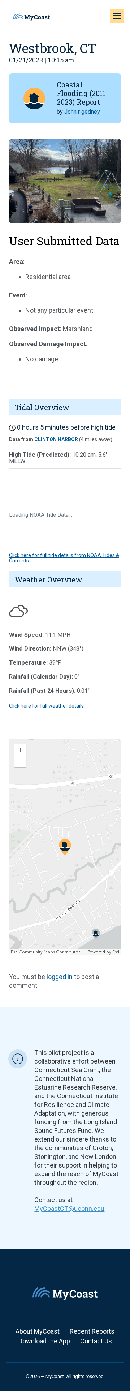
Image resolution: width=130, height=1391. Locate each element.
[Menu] (117, 16)
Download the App (44, 1341)
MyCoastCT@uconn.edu (69, 1208)
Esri (115, 952)
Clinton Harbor (56, 439)
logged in (60, 977)
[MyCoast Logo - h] (31, 17)
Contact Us (96, 1341)
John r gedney (82, 111)
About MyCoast (38, 1331)
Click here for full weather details (46, 706)
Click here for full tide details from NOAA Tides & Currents (64, 558)
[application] (65, 847)
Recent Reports (92, 1331)
